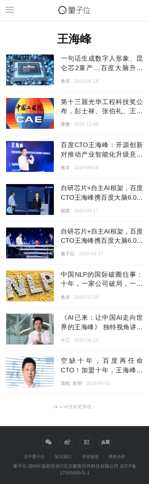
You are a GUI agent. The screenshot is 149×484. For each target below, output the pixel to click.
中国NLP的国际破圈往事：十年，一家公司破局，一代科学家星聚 (102, 284)
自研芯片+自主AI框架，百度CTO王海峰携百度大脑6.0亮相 (102, 197)
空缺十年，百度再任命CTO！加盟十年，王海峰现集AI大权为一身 (102, 370)
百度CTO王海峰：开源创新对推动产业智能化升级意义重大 (102, 154)
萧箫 (65, 124)
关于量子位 (34, 456)
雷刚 (65, 383)
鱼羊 (65, 81)
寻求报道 (90, 456)
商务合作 (117, 456)
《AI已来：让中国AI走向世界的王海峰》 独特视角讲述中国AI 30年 (102, 327)
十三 (65, 340)
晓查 (65, 210)
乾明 (77, 383)
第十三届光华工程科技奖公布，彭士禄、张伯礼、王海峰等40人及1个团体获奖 (102, 111)
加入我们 (63, 456)
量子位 (67, 253)
